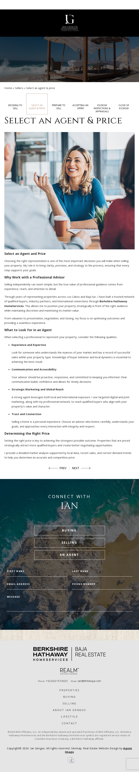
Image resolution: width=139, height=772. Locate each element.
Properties (69, 690)
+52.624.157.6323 (57, 681)
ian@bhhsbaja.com (89, 681)
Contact (69, 723)
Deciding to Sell (15, 107)
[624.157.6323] (69, 4)
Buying (69, 696)
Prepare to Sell (58, 107)
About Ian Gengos (69, 710)
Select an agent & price (37, 107)
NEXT (75, 468)
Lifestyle (69, 716)
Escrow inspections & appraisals (102, 108)
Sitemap (76, 748)
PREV (63, 468)
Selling (70, 703)
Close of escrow (124, 107)
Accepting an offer (80, 107)
